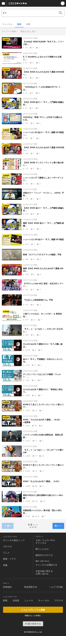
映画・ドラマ (9, 558)
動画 (19, 24)
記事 (28, 24)
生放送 (16, 600)
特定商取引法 (30, 587)
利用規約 (7, 587)
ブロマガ (7, 546)
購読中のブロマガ (44, 555)
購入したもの (42, 549)
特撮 (5, 565)
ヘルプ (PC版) (56, 587)
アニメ (6, 552)
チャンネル (7, 24)
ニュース (28, 600)
